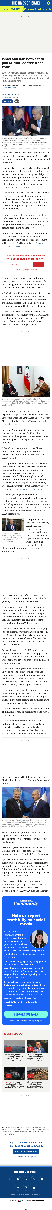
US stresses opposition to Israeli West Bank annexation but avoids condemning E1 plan (37, 1085)
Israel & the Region (17, 1127)
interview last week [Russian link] (28, 488)
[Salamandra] (38, 1200)
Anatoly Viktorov (9, 1134)
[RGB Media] (21, 1201)
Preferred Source (12, 88)
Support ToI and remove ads (39, 9)
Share (9, 101)
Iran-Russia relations (36, 1132)
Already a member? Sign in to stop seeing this (26, 1020)
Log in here (33, 1157)
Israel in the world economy (35, 1127)
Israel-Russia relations (11, 1132)
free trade (23, 1132)
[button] (48, 3)
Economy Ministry (30, 1129)
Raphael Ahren (10, 95)
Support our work (26, 1014)
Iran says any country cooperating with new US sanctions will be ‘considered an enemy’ (14, 1058)
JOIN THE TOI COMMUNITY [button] (26, 1152)
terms (36, 270)
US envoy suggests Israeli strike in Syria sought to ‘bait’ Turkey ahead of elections (35, 1058)
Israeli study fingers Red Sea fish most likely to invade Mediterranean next (14, 1085)
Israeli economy (43, 1129)
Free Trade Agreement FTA (12, 1129)
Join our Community (11, 9)
